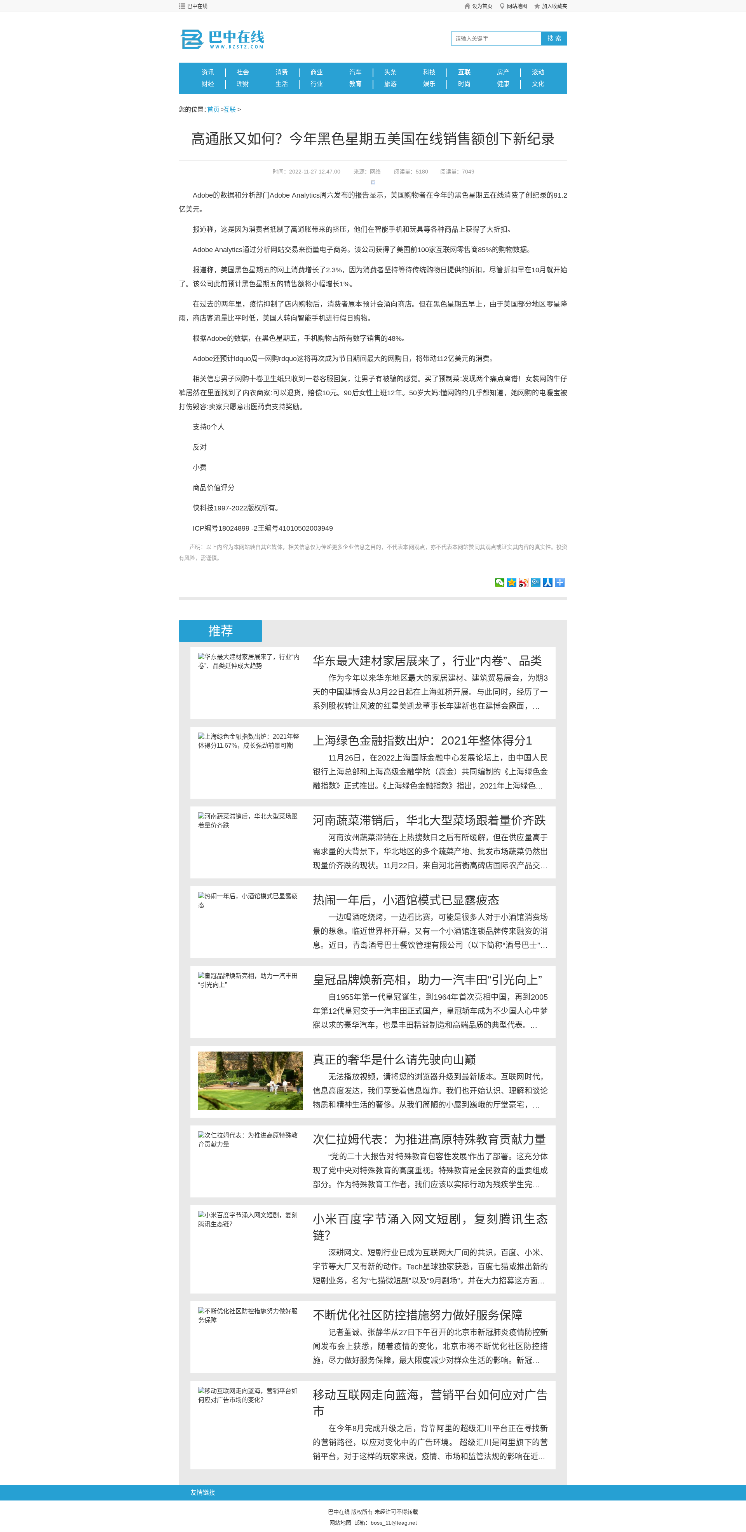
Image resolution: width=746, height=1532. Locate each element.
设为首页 (482, 6)
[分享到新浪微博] (524, 582)
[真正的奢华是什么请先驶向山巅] (250, 1081)
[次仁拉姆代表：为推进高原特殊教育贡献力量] (250, 1160)
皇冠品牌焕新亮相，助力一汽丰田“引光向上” (427, 979)
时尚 (464, 84)
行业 (316, 84)
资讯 (208, 72)
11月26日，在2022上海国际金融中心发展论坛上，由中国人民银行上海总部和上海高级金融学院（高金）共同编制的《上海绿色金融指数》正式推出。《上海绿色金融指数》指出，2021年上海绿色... (430, 772)
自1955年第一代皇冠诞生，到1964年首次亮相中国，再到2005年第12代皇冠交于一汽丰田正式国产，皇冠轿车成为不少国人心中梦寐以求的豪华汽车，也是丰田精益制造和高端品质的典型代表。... (430, 1011)
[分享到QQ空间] (512, 582)
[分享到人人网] (548, 582)
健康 (503, 84)
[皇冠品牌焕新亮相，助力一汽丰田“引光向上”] (250, 1001)
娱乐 (429, 84)
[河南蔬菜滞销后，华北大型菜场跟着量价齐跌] (250, 841)
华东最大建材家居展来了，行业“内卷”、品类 (427, 660)
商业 (316, 72)
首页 (213, 109)
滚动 (538, 72)
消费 (281, 72)
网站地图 (517, 6)
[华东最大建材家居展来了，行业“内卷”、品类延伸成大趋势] (250, 682)
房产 (503, 72)
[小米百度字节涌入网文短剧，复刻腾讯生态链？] (250, 1240)
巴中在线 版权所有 (350, 1512)
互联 (464, 72)
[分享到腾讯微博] (536, 582)
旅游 (390, 84)
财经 (208, 84)
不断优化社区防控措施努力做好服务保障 (418, 1315)
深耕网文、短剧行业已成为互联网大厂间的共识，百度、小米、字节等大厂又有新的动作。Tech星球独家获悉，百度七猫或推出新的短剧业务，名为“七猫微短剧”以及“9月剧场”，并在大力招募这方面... (430, 1266)
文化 (538, 84)
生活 (281, 84)
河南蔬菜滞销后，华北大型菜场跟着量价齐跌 (429, 820)
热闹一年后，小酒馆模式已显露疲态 (406, 900)
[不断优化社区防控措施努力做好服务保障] (250, 1336)
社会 (243, 72)
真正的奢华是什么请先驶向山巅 (394, 1059)
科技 (429, 72)
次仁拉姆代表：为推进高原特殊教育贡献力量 (429, 1139)
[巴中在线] (231, 31)
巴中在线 (197, 6)
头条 (390, 72)
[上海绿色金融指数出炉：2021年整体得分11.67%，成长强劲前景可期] (250, 762)
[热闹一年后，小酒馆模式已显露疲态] (250, 921)
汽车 (355, 72)
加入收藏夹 (554, 6)
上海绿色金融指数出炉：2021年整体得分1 (422, 740)
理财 (243, 84)
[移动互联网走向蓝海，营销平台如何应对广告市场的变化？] (250, 1416)
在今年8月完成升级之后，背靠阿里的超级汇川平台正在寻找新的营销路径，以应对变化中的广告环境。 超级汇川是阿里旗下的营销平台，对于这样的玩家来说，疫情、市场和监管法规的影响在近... (430, 1442)
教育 (355, 84)
